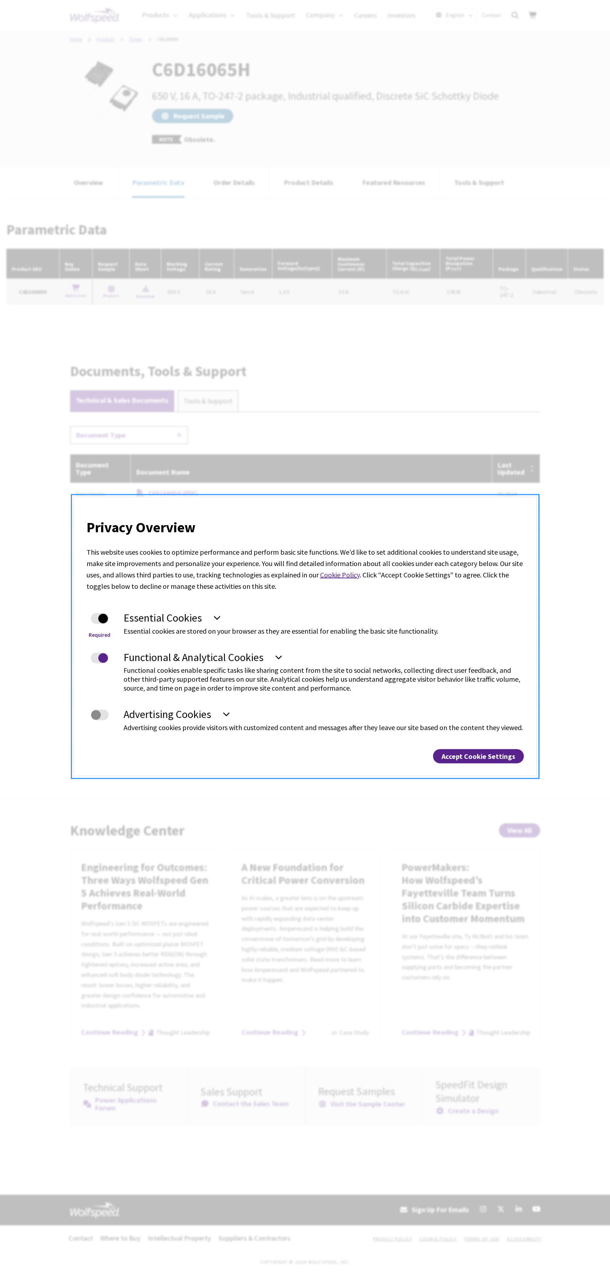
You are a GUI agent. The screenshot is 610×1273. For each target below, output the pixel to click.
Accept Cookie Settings (478, 755)
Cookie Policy (340, 574)
